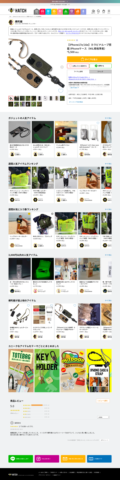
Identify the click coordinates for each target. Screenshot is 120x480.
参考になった (104, 440)
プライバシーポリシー (45, 475)
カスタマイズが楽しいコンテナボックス (42, 328)
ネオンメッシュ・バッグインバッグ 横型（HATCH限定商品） (19, 192)
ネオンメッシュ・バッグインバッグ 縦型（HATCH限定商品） (89, 237)
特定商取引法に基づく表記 (84, 472)
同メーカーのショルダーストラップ (69, 31)
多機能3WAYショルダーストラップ (19, 328)
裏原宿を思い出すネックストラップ (65, 283)
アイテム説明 (78, 71)
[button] (98, 11)
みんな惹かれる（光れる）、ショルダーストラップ (42, 146)
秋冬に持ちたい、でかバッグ (42, 236)
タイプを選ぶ (91, 59)
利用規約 (97, 472)
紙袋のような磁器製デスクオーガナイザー (89, 283)
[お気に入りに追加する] (60, 91)
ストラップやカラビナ (72, 33)
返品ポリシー (57, 475)
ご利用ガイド (54, 472)
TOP (10, 16)
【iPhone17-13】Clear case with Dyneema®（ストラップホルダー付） (89, 146)
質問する (101, 66)
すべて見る (108, 118)
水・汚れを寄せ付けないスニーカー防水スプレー (19, 283)
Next (62, 67)
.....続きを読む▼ (74, 88)
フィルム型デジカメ (62, 145)
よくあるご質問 (43, 472)
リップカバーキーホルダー (88, 191)
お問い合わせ (64, 472)
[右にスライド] (108, 139)
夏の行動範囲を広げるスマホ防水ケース (19, 146)
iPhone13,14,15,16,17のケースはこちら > (82, 79)
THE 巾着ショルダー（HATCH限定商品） (40, 192)
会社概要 (72, 472)
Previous (11, 67)
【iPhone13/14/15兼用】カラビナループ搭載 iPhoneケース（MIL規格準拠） (65, 328)
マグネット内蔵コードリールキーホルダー (89, 328)
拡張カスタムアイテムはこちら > (79, 77)
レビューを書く (103, 400)
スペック (100, 71)
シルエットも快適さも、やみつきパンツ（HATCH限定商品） (65, 192)
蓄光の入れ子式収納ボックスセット (42, 283)
